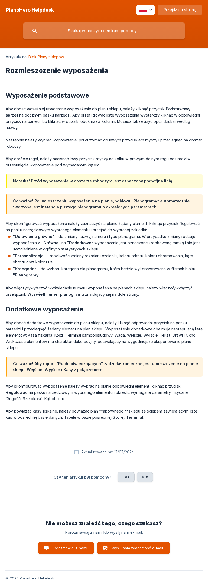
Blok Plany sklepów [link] (46, 56)
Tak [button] (126, 477)
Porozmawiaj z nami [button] (70, 548)
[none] (30, 10)
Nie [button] (145, 477)
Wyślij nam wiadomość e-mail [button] (137, 548)
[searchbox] (104, 30)
